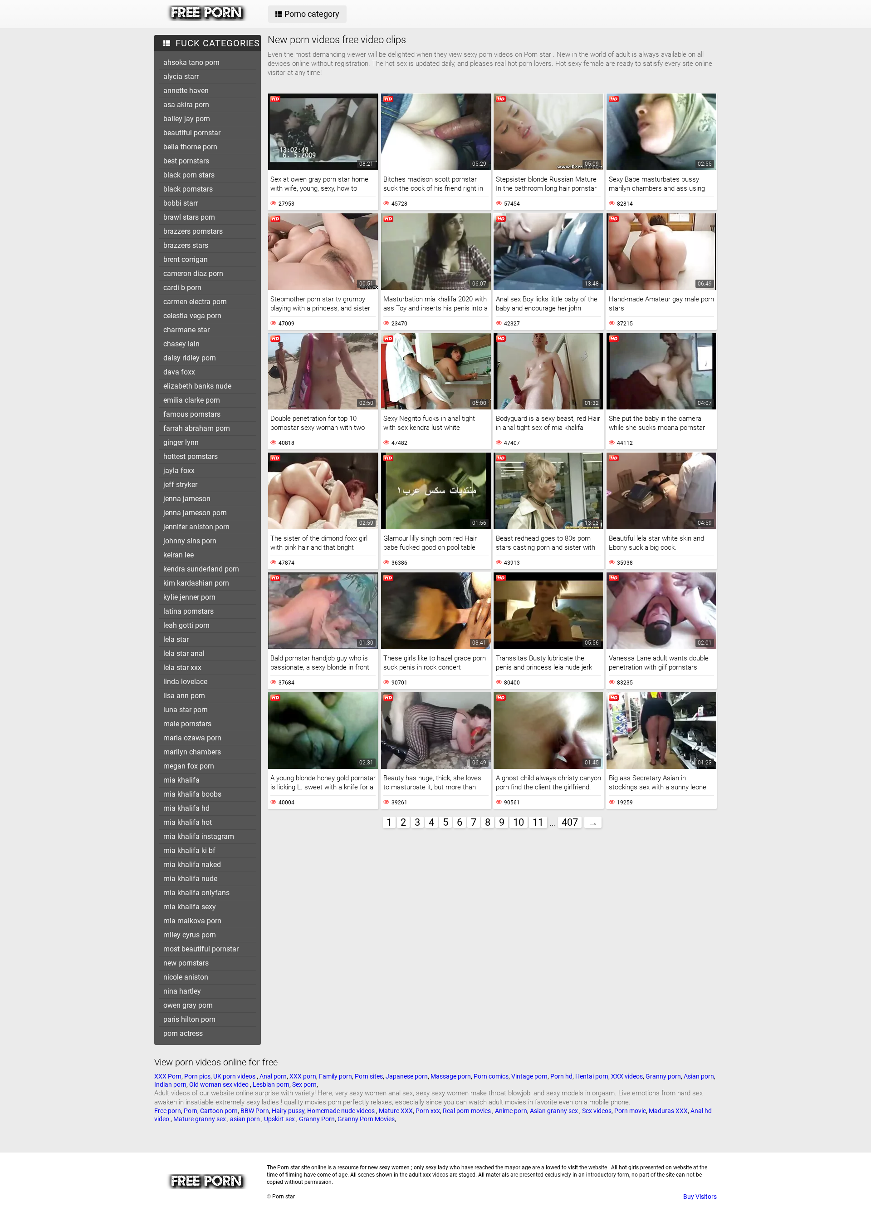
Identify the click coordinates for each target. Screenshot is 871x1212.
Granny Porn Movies (366, 1119)
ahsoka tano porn (191, 62)
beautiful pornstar (191, 132)
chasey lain (181, 344)
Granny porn (663, 1076)
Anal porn (273, 1076)
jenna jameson (186, 498)
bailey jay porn (186, 118)
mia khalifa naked (192, 864)
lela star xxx (182, 667)
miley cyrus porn (189, 935)
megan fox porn (188, 766)
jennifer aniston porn (196, 526)
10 (518, 822)
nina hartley (182, 991)
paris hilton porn (189, 1019)
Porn (190, 1110)
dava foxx (179, 372)
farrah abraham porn (196, 428)
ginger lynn (181, 442)
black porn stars (189, 175)
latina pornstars (188, 611)
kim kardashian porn (196, 583)
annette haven (186, 90)
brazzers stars (185, 245)
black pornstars (188, 189)
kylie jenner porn (189, 597)
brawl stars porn (189, 217)
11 (538, 822)
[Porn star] (207, 18)
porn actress (183, 1033)
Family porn (335, 1076)
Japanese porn (407, 1076)
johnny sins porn (189, 541)
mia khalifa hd (186, 808)
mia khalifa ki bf (189, 850)
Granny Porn (317, 1119)
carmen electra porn (195, 301)
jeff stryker (180, 484)
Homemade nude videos (341, 1110)
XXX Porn (167, 1076)
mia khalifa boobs (192, 794)
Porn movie (630, 1110)
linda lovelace (185, 681)
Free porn (167, 1110)
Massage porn (451, 1076)
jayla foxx (179, 470)
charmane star (186, 329)
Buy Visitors (700, 1196)
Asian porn (699, 1076)
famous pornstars (191, 414)
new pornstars (186, 963)
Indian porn (170, 1084)
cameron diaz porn (193, 273)
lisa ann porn (184, 695)
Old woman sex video (219, 1084)
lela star (176, 639)
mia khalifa (181, 780)
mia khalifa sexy (189, 906)
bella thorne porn (190, 147)
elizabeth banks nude (197, 386)
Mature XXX (396, 1110)
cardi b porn (182, 287)
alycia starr (181, 76)
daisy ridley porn (189, 358)
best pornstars (186, 161)
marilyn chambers (192, 752)
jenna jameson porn (195, 512)
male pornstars (187, 723)
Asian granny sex (554, 1110)
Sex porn (304, 1084)
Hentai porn (591, 1076)
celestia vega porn (192, 315)
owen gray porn (188, 1005)
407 (570, 822)
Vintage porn (529, 1076)
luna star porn (185, 709)
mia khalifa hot (187, 822)
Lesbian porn (271, 1084)
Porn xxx (428, 1110)
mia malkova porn (192, 920)
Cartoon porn (219, 1110)
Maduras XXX (668, 1110)
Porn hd (561, 1076)
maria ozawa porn (192, 738)
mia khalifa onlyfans (196, 892)
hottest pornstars (190, 456)
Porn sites (369, 1076)
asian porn (245, 1119)
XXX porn (302, 1076)
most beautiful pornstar (201, 949)
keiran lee (178, 555)
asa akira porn (186, 104)
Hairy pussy (288, 1110)
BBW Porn (254, 1110)
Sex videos (597, 1110)
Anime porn (511, 1110)
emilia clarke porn (191, 400)
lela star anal (184, 653)
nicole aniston (185, 977)
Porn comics (491, 1076)
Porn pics (197, 1076)
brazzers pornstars (193, 231)
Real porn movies (467, 1110)
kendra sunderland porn (201, 569)
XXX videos (627, 1076)
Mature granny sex (200, 1119)
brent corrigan (185, 259)
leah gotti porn (186, 625)
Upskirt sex (280, 1119)
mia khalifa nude (190, 878)
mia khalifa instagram (198, 836)
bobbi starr (180, 203)
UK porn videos (235, 1076)
